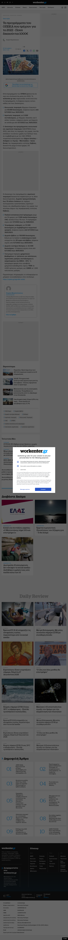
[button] (34, 469)
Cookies (65, 938)
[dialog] (34, 470)
